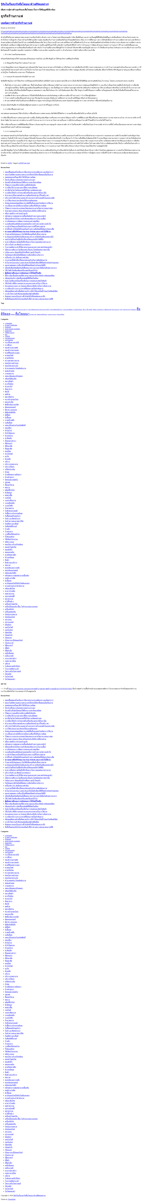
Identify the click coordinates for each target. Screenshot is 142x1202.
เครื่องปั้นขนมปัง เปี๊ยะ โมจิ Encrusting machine (21, 606)
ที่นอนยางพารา (10, 441)
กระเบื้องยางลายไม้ (12, 342)
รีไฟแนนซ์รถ (9, 536)
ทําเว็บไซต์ (9, 454)
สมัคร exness (9, 542)
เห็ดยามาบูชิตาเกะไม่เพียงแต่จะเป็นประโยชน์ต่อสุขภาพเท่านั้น (27, 250)
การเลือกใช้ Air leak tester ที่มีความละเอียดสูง (21, 187)
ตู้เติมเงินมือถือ (10, 412)
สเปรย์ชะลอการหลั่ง (12, 568)
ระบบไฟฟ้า (9, 505)
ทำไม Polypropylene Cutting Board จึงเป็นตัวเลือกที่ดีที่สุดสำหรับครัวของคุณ (32, 262)
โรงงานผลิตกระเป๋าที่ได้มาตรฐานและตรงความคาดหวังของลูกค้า (28, 247)
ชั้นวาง (84, 309)
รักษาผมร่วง (9, 508)
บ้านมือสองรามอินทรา (13, 474)
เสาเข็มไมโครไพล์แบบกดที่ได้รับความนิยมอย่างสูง (23, 190)
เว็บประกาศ (9, 643)
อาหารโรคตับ (10, 591)
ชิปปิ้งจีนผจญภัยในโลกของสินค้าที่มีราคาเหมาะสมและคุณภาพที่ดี (29, 299)
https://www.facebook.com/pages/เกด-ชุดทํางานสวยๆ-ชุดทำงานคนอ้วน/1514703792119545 (40, 689)
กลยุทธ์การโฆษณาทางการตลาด (19, 309)
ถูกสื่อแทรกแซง (107, 309)
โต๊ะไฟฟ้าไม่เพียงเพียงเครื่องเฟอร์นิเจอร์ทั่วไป (21, 270)
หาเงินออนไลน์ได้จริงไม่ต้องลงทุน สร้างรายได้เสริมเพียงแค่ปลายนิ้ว (29, 237)
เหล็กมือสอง (9, 653)
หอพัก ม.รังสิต (10, 578)
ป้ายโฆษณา (133, 309)
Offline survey (9, 332)
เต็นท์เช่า (8, 625)
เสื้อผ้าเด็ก (8, 650)
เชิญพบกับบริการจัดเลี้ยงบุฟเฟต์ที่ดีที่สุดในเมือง (21, 278)
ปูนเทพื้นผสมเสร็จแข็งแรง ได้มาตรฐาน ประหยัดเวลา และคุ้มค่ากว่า (29, 172)
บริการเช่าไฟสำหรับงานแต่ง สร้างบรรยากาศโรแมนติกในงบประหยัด (29, 198)
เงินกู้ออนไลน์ (10, 617)
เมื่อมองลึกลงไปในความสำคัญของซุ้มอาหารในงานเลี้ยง (25, 218)
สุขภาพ (7, 565)
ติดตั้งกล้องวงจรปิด (12, 404)
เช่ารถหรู (8, 619)
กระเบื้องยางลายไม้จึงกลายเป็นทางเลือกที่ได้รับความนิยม (25, 205)
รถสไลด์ (8, 498)
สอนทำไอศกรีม (10, 547)
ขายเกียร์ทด (9, 358)
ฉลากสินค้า (9, 381)
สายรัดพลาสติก (10, 555)
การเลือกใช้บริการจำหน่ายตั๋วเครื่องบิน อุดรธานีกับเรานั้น (25, 193)
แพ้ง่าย (7, 663)
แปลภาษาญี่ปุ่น (10, 661)
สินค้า (7, 560)
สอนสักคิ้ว (8, 549)
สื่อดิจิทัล (13, 314)
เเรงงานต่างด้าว (10, 658)
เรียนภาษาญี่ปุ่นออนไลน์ (14, 640)
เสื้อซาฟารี (9, 645)
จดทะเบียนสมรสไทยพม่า (14, 376)
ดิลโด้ (7, 391)
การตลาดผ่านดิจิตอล (68, 309)
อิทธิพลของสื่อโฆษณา (42, 314)
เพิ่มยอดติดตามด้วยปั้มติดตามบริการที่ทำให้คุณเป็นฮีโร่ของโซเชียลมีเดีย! (31, 291)
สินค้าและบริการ (11, 562)
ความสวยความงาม (12, 360)
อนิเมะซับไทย (10, 588)
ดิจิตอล (94, 309)
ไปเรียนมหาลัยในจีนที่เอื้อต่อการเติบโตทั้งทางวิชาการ (24, 255)
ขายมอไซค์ (9, 355)
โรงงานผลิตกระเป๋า (12, 669)
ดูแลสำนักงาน (100, 309)
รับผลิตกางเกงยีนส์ (11, 524)
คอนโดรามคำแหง (11, 363)
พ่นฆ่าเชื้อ (8, 495)
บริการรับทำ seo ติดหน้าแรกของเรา (18, 244)
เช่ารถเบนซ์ (9, 622)
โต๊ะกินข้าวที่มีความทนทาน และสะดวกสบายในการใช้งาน (26, 283)
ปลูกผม (7, 482)
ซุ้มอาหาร (8, 389)
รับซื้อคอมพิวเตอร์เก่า (13, 516)
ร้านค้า (7, 529)
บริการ (7, 461)
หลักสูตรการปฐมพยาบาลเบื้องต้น (17, 575)
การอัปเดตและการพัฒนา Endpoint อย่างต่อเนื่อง (22, 221)
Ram (10, 309)
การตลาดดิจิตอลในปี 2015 (55, 309)
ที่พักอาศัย (8, 446)
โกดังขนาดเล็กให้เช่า (12, 666)
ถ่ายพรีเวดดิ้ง (9, 420)
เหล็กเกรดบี (9, 656)
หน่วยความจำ (33, 314)
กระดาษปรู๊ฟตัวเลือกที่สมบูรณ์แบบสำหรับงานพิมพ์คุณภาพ (26, 260)
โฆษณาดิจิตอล (60, 314)
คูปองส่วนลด (9, 371)
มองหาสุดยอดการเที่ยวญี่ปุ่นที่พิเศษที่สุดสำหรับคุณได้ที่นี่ (25, 265)
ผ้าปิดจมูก (8, 492)
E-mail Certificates (11, 325)
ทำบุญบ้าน (9, 435)
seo (6, 334)
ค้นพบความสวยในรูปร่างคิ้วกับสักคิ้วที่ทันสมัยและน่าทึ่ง (25, 296)
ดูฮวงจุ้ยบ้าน (9, 397)
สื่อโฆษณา (22, 313)
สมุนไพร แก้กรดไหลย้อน (14, 544)
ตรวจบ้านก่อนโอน (11, 399)
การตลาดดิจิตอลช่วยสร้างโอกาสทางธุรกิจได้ (38, 309)
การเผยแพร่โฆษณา (78, 309)
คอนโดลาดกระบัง (11, 366)
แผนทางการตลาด (52, 314)
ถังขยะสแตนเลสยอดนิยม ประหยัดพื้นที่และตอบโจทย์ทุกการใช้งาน (29, 203)
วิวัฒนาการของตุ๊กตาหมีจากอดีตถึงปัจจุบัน (20, 185)
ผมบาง (7, 487)
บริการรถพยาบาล (11, 464)
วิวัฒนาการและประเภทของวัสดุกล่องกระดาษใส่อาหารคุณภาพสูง (29, 208)
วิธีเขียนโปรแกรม (11, 539)
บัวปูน (7, 472)
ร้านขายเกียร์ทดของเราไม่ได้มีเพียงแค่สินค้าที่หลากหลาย (25, 234)
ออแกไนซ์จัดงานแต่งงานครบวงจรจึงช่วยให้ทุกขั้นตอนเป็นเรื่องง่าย (29, 174)
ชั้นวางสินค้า (90, 309)
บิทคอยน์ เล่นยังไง (11, 480)
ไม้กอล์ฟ (8, 674)
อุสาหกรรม (9, 599)
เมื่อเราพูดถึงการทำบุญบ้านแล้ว (16, 213)
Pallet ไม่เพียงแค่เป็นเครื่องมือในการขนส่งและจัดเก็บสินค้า (26, 281)
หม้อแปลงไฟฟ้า (10, 573)
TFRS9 (7, 336)
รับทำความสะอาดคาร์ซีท (14, 521)
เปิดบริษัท (8, 632)
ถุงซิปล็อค (8, 423)
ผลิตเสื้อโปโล (10, 490)
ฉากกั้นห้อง (9, 384)
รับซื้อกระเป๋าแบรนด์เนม (14, 513)
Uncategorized (10, 338)
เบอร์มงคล (9, 630)
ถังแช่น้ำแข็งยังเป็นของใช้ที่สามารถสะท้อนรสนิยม (23, 182)
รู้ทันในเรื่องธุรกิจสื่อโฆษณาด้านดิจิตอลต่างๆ (25, 4)
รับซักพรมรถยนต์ (11, 511)
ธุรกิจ (10, 163)
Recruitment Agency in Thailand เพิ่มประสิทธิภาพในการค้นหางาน (28, 286)
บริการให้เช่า (9, 467)
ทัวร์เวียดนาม (10, 433)
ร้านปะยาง (9, 531)
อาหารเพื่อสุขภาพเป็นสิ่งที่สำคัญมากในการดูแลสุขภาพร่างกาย (28, 242)
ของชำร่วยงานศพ (11, 347)
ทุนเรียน (8, 451)
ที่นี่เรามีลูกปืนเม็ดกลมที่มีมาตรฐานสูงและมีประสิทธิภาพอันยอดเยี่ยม (29, 275)
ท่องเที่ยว (8, 428)
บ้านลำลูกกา (9, 477)
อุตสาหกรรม (9, 593)
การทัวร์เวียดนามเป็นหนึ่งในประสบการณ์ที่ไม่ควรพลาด (25, 226)
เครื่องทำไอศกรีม (11, 604)
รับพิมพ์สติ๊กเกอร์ (11, 526)
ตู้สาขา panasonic (11, 410)
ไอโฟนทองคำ (10, 679)
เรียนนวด (8, 638)
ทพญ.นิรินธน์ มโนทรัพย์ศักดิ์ (15, 425)
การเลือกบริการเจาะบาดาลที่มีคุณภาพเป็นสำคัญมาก (24, 288)
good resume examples (12, 329)
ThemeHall (11, 1199)
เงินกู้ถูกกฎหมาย (11, 614)
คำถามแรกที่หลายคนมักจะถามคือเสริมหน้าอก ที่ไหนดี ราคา (27, 195)
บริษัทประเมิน (10, 469)
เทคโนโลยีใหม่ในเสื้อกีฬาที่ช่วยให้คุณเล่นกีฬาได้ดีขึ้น (24, 239)
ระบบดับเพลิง (10, 503)
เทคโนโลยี (9, 627)
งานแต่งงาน (9, 373)
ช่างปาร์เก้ (8, 386)
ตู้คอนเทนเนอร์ (10, 407)
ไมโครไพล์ (9, 676)
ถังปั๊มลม (8, 417)
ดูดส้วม (7, 394)
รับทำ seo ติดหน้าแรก (12, 518)
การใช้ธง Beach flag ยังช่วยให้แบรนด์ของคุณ (21, 200)
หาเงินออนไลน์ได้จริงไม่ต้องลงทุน (17, 583)
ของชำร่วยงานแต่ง (12, 350)
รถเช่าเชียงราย (10, 500)
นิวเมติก (8, 459)
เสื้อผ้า (7, 648)
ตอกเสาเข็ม (9, 402)
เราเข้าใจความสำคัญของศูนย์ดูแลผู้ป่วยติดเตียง (22, 294)
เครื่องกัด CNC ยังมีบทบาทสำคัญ (17, 257)
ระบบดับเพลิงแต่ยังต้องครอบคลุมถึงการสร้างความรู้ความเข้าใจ (28, 224)
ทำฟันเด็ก (8, 438)
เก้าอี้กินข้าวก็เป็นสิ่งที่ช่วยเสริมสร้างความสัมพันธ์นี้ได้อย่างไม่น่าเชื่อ (29, 229)
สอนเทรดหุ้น (9, 552)
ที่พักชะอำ (8, 443)
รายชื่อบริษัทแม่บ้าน (12, 534)
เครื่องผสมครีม (10, 612)
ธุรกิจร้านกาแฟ (24, 163)
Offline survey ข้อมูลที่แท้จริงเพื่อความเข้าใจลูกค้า (23, 252)
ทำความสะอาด (115, 309)
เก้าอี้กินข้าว (9, 601)
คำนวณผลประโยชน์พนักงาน (15, 368)
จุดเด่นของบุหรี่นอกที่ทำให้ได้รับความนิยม (20, 177)
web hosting (9, 340)
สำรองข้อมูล (9, 557)
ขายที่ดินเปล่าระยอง (12, 353)
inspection (8, 331)
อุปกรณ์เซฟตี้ (9, 596)
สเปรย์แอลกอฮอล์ (11, 570)
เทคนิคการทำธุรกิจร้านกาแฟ (16, 23)
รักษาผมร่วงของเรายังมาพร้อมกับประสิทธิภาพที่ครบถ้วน (25, 211)
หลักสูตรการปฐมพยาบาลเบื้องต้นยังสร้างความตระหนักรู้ (25, 216)
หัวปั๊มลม (8, 581)
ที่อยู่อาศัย (8, 448)
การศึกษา (8, 345)
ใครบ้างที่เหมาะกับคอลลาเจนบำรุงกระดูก (20, 180)
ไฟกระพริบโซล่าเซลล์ (13, 671)
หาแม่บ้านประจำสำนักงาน (14, 586)
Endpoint (8, 327)
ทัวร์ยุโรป (8, 430)
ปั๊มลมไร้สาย (9, 485)
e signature (8, 323)
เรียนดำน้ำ (9, 635)
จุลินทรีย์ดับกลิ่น (10, 378)
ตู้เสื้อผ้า (7, 415)
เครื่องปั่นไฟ (9, 609)
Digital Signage (4, 309)
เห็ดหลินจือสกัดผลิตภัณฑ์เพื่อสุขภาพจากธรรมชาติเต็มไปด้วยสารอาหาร (31, 268)
